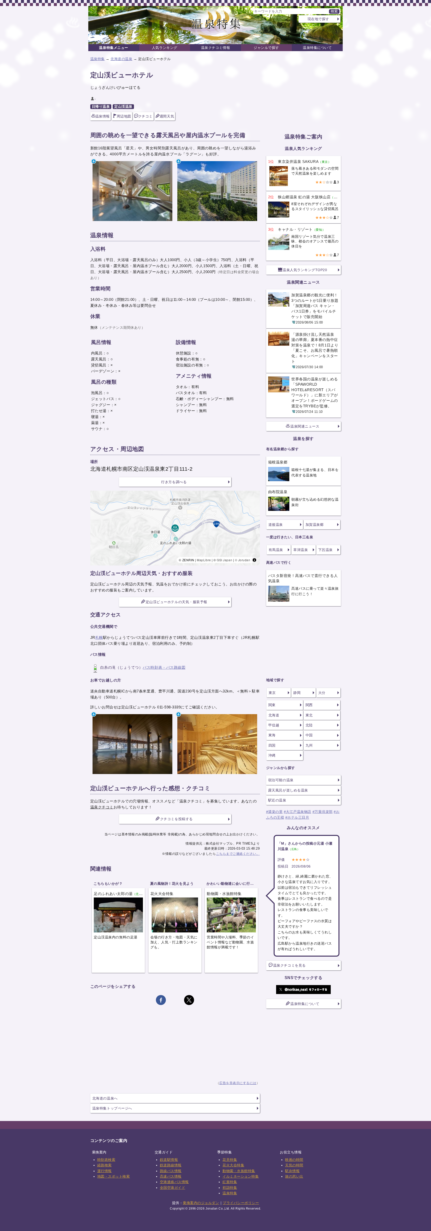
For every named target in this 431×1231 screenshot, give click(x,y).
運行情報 (104, 1171)
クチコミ (145, 116)
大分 (321, 693)
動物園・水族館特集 (238, 1171)
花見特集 (229, 1160)
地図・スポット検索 (113, 1176)
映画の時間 (294, 1160)
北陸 (309, 725)
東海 (272, 735)
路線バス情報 (171, 1171)
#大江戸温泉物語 (297, 812)
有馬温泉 (276, 550)
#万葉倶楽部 (323, 812)
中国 (309, 735)
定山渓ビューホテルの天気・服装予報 (176, 602)
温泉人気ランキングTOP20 (305, 270)
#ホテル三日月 (297, 817)
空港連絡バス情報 (174, 1182)
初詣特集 (229, 1188)
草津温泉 (300, 550)
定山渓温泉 (123, 107)
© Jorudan (242, 560)
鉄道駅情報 (169, 1160)
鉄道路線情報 (171, 1165)
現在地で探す (318, 19)
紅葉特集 (229, 1182)
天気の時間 (294, 1165)
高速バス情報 (171, 1176)
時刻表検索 (106, 1160)
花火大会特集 (233, 1165)
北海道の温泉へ (105, 1098)
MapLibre (204, 560)
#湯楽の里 (274, 812)
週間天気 (167, 116)
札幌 (99, 637)
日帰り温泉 (101, 107)
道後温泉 (275, 525)
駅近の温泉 (277, 800)
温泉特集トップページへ (112, 1108)
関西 (309, 705)
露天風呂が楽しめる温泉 (288, 790)
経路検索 (104, 1165)
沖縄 (272, 755)
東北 (309, 715)
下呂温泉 (325, 550)
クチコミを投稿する (176, 819)
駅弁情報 (292, 1171)
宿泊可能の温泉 (281, 780)
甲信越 (273, 725)
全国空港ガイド (172, 1188)
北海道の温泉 (121, 59)
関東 (272, 705)
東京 (272, 693)
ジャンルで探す (266, 48)
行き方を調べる (174, 482)
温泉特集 (97, 59)
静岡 (297, 693)
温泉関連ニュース (304, 426)
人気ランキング (164, 48)
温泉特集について (317, 48)
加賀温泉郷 (315, 525)
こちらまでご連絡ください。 (238, 854)
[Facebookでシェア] (161, 1000)
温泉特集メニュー (113, 48)
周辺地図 (124, 116)
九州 (309, 745)
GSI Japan (224, 560)
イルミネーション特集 (240, 1176)
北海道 (273, 715)
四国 (272, 745)
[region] (175, 528)
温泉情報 (102, 116)
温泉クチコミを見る (289, 965)
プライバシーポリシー (241, 1203)
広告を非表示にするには (237, 1083)
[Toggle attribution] (254, 560)
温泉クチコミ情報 (215, 48)
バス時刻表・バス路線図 (164, 667)
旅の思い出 (294, 1176)
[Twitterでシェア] (189, 1000)
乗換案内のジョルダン (201, 1203)
